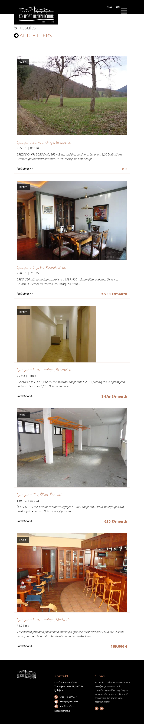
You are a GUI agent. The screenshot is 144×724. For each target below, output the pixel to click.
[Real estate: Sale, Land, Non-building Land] (72, 134)
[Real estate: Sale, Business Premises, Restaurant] (72, 611)
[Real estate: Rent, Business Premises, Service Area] (72, 486)
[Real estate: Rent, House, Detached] (72, 259)
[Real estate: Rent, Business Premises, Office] (56, 361)
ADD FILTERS (36, 36)
